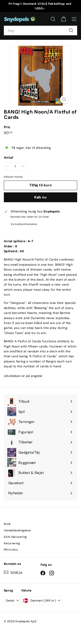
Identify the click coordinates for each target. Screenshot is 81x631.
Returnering (12, 543)
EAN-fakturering (15, 537)
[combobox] (40, 31)
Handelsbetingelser (17, 530)
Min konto (11, 549)
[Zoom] (64, 99)
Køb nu (40, 197)
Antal (8, 157)
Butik (7, 524)
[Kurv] (63, 19)
